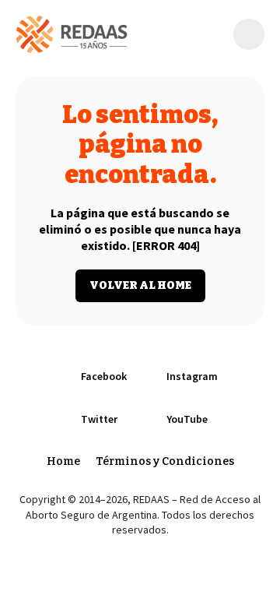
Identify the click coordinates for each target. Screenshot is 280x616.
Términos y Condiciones (165, 461)
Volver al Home (140, 285)
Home (63, 461)
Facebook (104, 376)
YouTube (187, 419)
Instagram (192, 376)
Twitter (99, 419)
